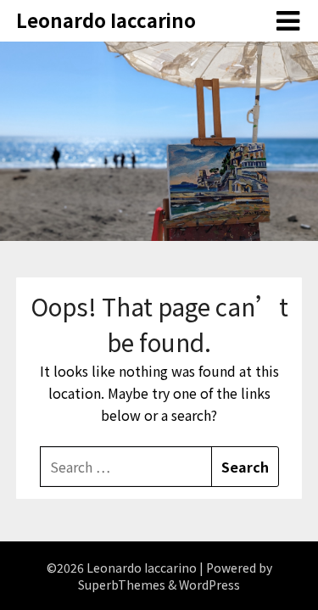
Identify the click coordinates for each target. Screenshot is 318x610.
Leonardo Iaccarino (106, 19)
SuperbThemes (121, 584)
